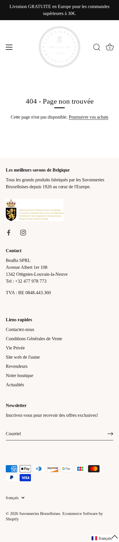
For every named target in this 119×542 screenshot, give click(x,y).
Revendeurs (16, 366)
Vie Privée (15, 347)
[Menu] (9, 47)
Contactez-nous (20, 329)
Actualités (15, 384)
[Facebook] (9, 232)
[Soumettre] (110, 434)
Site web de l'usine (23, 357)
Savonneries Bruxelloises (39, 513)
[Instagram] (23, 232)
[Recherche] (96, 48)
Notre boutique (19, 375)
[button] (105, 538)
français (12, 498)
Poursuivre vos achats (88, 117)
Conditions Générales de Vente (34, 338)
